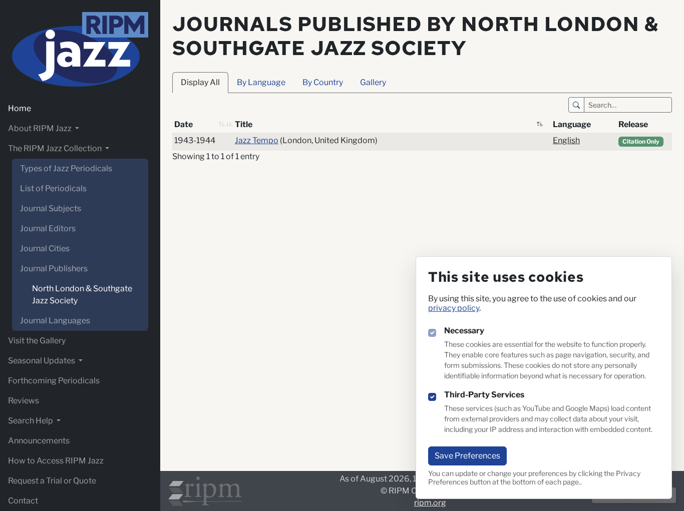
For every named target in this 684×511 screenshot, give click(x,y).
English (566, 140)
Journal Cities (45, 248)
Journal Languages (55, 320)
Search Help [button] (31, 420)
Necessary (464, 330)
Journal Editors (48, 228)
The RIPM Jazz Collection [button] (55, 148)
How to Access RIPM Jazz (56, 460)
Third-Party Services (484, 394)
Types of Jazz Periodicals (66, 168)
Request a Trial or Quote (52, 480)
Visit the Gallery (37, 340)
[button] (222, 125)
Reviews (23, 400)
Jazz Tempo (256, 140)
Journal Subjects (50, 208)
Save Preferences (467, 455)
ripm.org (430, 502)
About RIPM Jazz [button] (40, 128)
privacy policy (453, 308)
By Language (261, 82)
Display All (200, 82)
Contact (23, 500)
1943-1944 (194, 140)
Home (19, 108)
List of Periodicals (53, 188)
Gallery (373, 82)
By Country (322, 82)
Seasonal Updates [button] (42, 360)
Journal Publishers (54, 268)
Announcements (39, 440)
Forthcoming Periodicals (54, 380)
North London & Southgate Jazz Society (82, 294)
